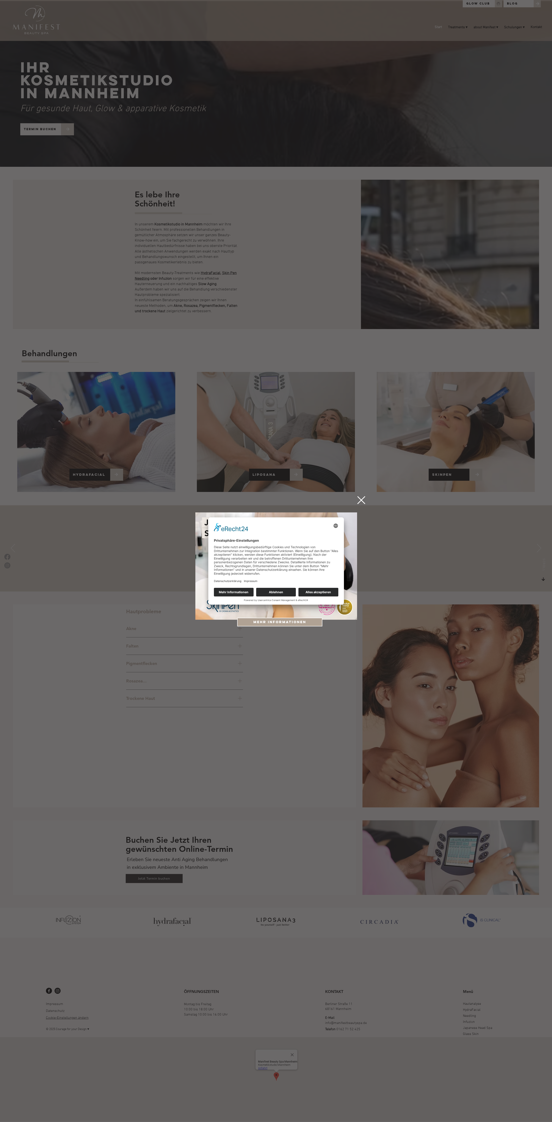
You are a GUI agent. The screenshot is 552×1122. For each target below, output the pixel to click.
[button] (361, 500)
